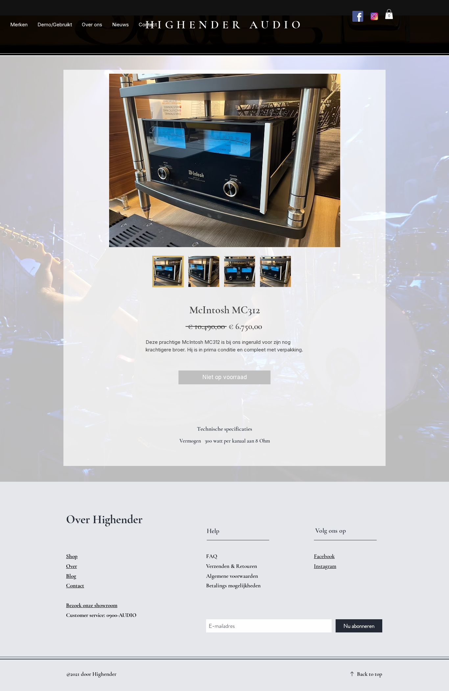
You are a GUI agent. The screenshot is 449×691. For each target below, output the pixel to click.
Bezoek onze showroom (91, 605)
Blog (71, 576)
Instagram (325, 566)
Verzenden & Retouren (232, 566)
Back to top (369, 674)
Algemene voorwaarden (232, 576)
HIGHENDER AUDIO (224, 25)
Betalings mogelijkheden (234, 585)
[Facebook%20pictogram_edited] (357, 16)
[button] (19, 24)
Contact (75, 585)
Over (71, 566)
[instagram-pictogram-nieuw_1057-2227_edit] (374, 16)
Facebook (324, 556)
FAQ (211, 556)
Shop (72, 556)
